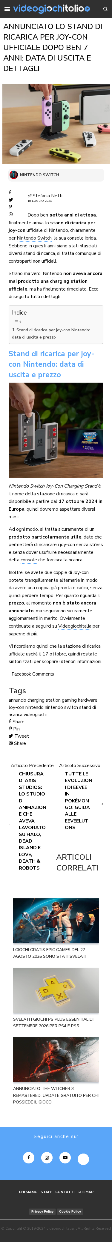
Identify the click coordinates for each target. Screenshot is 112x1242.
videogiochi (35, 714)
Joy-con (16, 707)
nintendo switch (61, 707)
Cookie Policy (70, 1211)
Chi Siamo (28, 1192)
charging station (44, 700)
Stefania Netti (47, 196)
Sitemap (85, 1192)
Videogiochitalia (74, 626)
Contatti (64, 1192)
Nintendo (52, 273)
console (29, 560)
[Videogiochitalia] (51, 9)
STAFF (46, 1192)
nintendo (34, 707)
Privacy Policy (42, 1211)
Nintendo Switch (34, 238)
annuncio (17, 700)
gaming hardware (79, 700)
